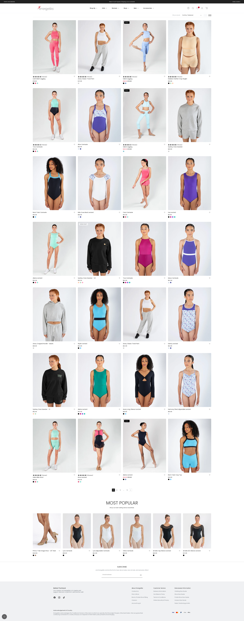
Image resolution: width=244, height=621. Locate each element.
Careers (134, 600)
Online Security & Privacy (161, 600)
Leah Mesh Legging (40, 78)
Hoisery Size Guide (180, 600)
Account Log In (136, 603)
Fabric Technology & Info (182, 603)
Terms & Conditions (159, 597)
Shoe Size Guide (180, 594)
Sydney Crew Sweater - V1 (41, 409)
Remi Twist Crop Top (175, 475)
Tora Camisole (40, 146)
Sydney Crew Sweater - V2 (87, 278)
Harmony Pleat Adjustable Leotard (179, 409)
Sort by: (184, 15)
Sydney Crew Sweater (175, 146)
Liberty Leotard (173, 344)
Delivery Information (159, 591)
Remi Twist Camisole (40, 212)
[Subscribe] (140, 575)
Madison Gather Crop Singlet (177, 78)
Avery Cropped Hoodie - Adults (43, 344)
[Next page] (130, 490)
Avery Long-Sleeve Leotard (132, 409)
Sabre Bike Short (40, 476)
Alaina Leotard (37, 278)
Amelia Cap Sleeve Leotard (162, 551)
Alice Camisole (83, 144)
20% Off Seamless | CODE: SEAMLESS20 (121, 1)
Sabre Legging (130, 78)
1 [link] (113, 490)
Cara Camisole (128, 212)
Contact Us (135, 591)
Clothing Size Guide (181, 591)
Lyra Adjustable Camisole (101, 551)
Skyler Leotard (82, 344)
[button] (193, 8)
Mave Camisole (173, 278)
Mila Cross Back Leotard (86, 212)
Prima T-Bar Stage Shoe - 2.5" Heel (44, 551)
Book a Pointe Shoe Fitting (140, 597)
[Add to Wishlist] (74, 76)
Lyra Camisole (67, 551)
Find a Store (135, 594)
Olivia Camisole (128, 551)
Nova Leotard (85, 476)
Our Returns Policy (159, 594)
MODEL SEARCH (236, 1)
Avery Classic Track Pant (86, 78)
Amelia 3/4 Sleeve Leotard (192, 551)
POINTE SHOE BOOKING (9, 1)
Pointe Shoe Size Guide (182, 597)
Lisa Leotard (172, 212)
